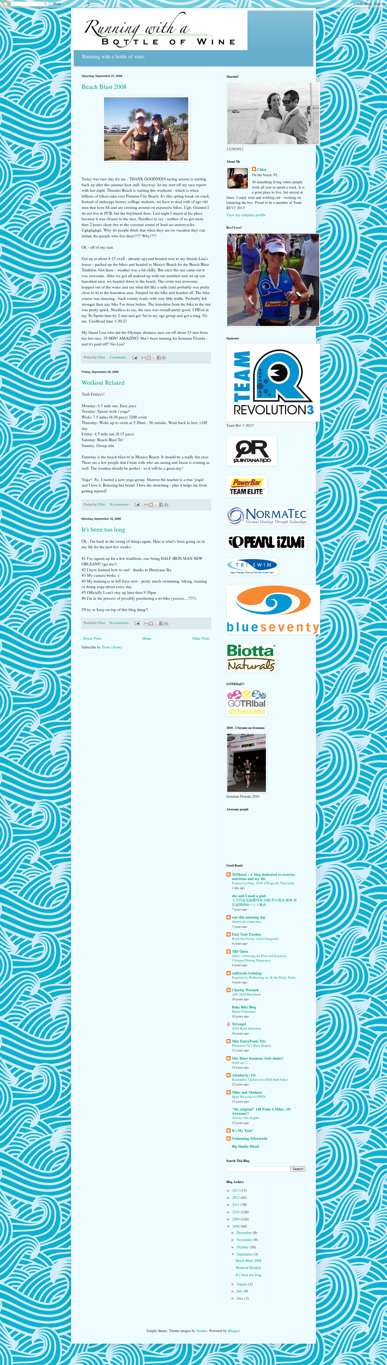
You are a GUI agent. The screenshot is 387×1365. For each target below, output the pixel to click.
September (245, 1254)
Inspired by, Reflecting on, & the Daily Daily (264, 977)
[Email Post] (134, 357)
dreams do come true (246, 921)
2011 (236, 1204)
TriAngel (239, 1024)
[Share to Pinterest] (163, 357)
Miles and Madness (247, 1092)
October (243, 1246)
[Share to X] (153, 357)
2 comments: (119, 357)
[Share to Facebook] (158, 357)
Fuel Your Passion (246, 934)
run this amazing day (249, 917)
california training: (247, 973)
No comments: (120, 504)
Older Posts (200, 638)
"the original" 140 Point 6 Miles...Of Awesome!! (261, 1111)
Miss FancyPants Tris (249, 1041)
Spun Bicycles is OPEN (249, 1096)
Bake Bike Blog (244, 1007)
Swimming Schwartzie (249, 1138)
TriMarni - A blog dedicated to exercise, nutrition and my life (263, 876)
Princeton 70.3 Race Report (251, 1045)
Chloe (261, 169)
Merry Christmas (244, 1011)
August (242, 1283)
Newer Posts (92, 638)
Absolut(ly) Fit (244, 1075)
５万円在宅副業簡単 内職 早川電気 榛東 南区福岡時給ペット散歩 (264, 902)
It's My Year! (242, 1130)
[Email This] (143, 357)
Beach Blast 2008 (104, 86)
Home (146, 638)
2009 (236, 1219)
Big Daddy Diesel (245, 1146)
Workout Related (103, 382)
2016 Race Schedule (246, 1028)
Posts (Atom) (112, 647)
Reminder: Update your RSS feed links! (260, 1079)
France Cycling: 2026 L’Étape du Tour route (263, 883)
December (245, 1232)
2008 (236, 1226)
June (240, 1298)
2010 (236, 1211)
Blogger (234, 1330)
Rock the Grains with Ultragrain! (255, 938)
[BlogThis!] (148, 357)
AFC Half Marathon (246, 994)
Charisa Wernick (245, 990)
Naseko (201, 1330)
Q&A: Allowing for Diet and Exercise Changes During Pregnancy (259, 958)
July (240, 1291)
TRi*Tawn (240, 951)
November (245, 1239)
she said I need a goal (249, 895)
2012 (236, 1197)
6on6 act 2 (239, 1062)
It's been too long (103, 529)
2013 (236, 1190)
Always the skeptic (245, 1117)
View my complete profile (245, 214)
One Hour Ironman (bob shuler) (258, 1058)
